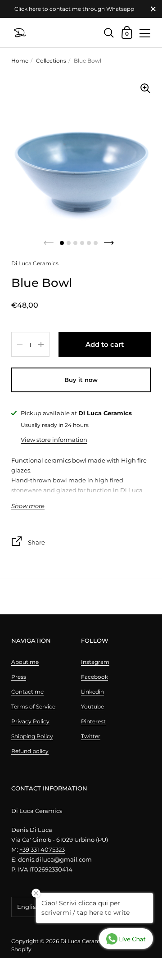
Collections (51, 60)
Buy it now (81, 379)
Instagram (95, 661)
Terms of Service (33, 706)
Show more (28, 506)
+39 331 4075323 (42, 849)
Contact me (27, 691)
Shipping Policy (32, 736)
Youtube (92, 706)
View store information (54, 439)
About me (25, 661)
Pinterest (93, 721)
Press (18, 676)
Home (19, 60)
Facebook (94, 676)
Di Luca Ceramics (84, 941)
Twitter (90, 736)
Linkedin (92, 691)
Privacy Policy (30, 721)
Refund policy (30, 751)
